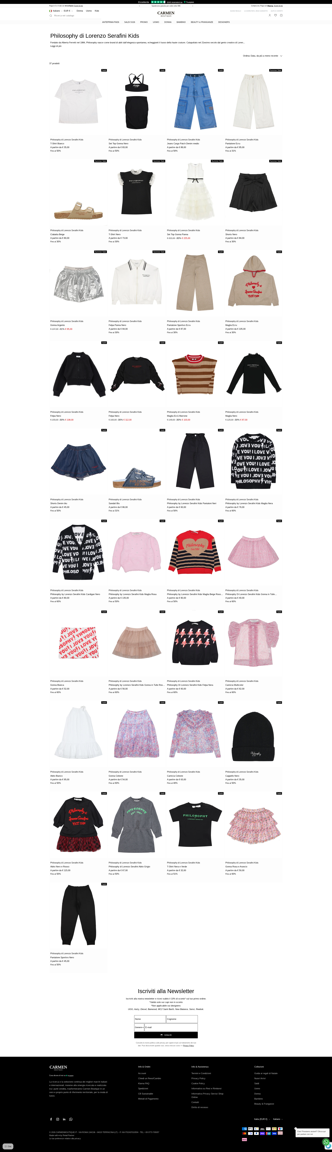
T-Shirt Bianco (57, 143)
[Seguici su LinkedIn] (64, 1119)
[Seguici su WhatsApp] (71, 1119)
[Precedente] (139, 6)
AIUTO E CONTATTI (277, 11)
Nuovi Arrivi (260, 1078)
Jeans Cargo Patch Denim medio (183, 143)
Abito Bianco (56, 776)
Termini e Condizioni (201, 1073)
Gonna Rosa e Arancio (236, 866)
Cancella (93, 15)
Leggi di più (55, 46)
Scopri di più (78, 6)
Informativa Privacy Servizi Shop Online (207, 1095)
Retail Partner (68, 1135)
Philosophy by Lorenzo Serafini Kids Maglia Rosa (132, 594)
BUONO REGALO (235, 11)
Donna (80, 11)
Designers (224, 22)
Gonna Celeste (116, 776)
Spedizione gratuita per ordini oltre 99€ (166, 6)
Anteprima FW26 (110, 22)
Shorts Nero (231, 234)
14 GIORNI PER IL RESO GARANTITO (256, 11)
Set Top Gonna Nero (118, 143)
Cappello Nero (232, 776)
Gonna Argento (57, 325)
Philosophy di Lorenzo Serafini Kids (66, 140)
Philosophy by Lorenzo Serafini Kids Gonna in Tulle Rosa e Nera (136, 685)
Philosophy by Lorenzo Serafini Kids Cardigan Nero (75, 594)
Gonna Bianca (57, 685)
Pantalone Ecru (232, 143)
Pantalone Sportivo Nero (62, 957)
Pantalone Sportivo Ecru (179, 325)
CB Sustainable (145, 1094)
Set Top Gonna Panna (177, 234)
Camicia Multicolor (234, 685)
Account (142, 1073)
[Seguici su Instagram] (57, 1119)
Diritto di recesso (199, 1107)
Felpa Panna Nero (117, 325)
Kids (97, 11)
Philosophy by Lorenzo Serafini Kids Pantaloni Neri (191, 503)
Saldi (256, 1083)
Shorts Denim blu (58, 503)
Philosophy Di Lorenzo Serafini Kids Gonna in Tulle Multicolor (250, 594)
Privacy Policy (188, 1046)
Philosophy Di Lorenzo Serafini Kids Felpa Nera (190, 685)
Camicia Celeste (175, 776)
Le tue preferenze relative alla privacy (65, 1138)
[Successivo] (193, 6)
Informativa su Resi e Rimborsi (206, 1088)
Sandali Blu (114, 503)
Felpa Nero (55, 416)
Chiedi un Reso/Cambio (149, 1078)
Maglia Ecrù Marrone (177, 416)
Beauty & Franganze (202, 22)
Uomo (89, 11)
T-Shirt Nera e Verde (177, 866)
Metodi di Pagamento (148, 1099)
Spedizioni (143, 1088)
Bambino (181, 22)
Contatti (195, 1102)
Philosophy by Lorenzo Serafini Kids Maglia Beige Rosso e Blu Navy (195, 594)
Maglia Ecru (231, 325)
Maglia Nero (231, 416)
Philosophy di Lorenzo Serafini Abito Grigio (129, 866)
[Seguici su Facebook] (51, 1119)
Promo (144, 22)
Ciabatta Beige (57, 234)
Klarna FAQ (143, 1083)
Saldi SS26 (129, 22)
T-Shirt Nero (114, 234)
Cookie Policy (198, 1083)
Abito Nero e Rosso (59, 866)
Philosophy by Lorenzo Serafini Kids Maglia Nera (249, 503)
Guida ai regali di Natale (266, 1073)
